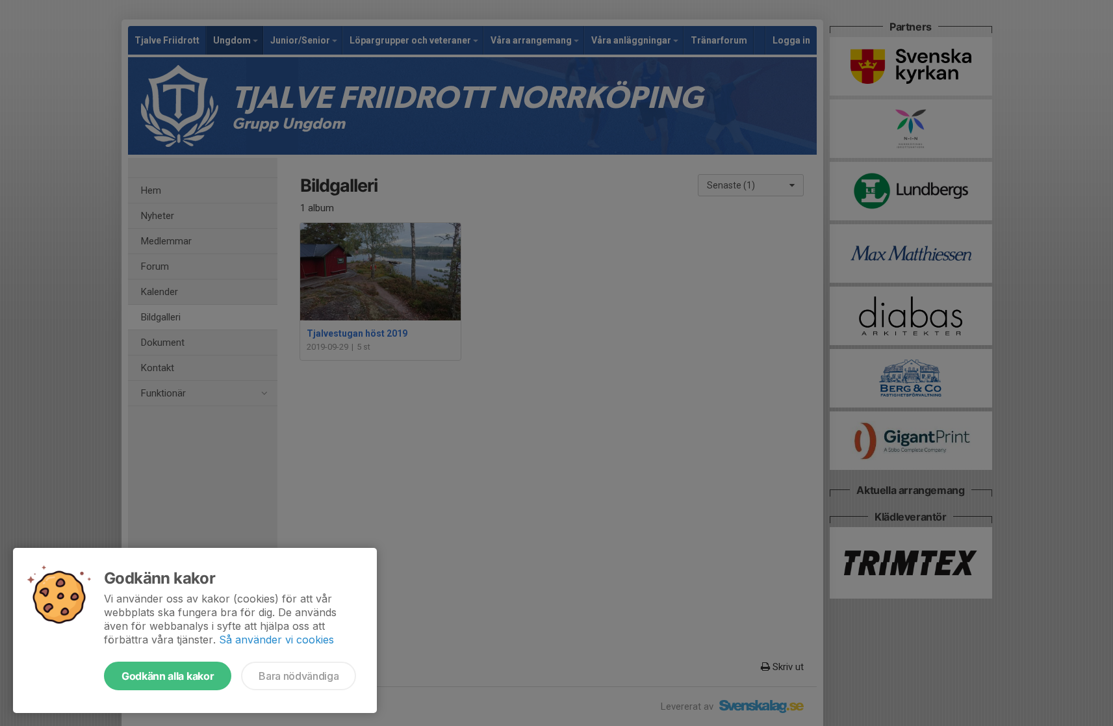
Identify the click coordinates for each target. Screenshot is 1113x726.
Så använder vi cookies (276, 639)
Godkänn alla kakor (168, 675)
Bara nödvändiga (299, 675)
